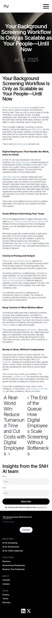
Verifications (13, 278)
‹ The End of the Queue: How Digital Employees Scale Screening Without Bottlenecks (38, 426)
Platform (6, 561)
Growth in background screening (15, 107)
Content (6, 580)
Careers (6, 584)
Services (6, 602)
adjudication (32, 329)
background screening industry (18, 261)
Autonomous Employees (13, 565)
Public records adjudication (13, 280)
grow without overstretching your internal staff (29, 221)
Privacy (5, 594)
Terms (5, 598)
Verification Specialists (11, 177)
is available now (18, 376)
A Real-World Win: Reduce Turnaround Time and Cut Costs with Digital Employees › (15, 426)
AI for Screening (9, 543)
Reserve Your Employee (13, 569)
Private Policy (41, 507)
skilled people (36, 129)
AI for (5, 546)
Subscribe (26, 501)
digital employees (20, 144)
